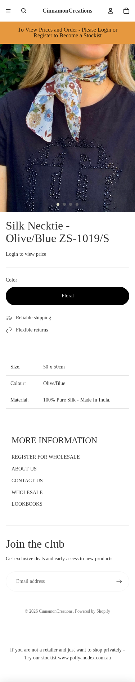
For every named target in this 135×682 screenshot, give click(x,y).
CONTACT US (27, 480)
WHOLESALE (27, 492)
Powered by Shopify (92, 611)
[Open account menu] (110, 11)
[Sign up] (119, 581)
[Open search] (24, 11)
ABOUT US (24, 469)
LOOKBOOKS (27, 504)
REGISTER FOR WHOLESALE (46, 457)
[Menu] (8, 11)
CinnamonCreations (56, 611)
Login (12, 254)
